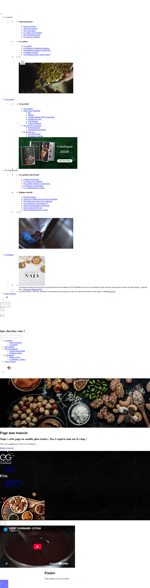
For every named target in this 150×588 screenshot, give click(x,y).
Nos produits (9, 99)
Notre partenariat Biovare (32, 208)
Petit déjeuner (33, 121)
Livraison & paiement (13, 481)
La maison (8, 340)
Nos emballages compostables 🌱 (35, 204)
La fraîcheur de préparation (33, 186)
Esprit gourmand (29, 26)
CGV (7, 487)
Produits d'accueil (34, 119)
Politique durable (29, 197)
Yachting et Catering (35, 136)
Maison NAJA (14, 357)
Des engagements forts (31, 35)
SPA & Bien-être (34, 134)
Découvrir (111, 291)
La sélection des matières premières (36, 48)
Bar (29, 113)
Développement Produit (37, 130)
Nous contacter (10, 294)
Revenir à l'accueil (7, 448)
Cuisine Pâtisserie (34, 123)
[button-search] (2, 309)
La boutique (9, 255)
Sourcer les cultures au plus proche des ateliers (40, 199)
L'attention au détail (30, 52)
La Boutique (9, 355)
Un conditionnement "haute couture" (37, 55)
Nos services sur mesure (32, 126)
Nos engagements (11, 349)
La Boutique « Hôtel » (17, 359)
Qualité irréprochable (31, 179)
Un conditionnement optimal (34, 188)
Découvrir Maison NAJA (32, 289)
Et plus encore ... (29, 132)
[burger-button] (5, 304)
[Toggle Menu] (1, 13)
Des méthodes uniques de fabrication (37, 50)
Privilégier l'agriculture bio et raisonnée (37, 201)
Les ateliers (27, 46)
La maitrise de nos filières (32, 181)
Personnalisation (34, 128)
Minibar (31, 115)
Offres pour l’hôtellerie (31, 111)
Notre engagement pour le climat (35, 210)
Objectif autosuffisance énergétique (36, 206)
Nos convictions (29, 31)
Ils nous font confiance (31, 37)
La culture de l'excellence (32, 33)
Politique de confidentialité (14, 483)
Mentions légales (11, 485)
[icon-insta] (3, 377)
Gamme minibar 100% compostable (41, 117)
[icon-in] (6, 377)
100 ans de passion (30, 29)
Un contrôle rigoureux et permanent (36, 184)
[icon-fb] (1, 377)
